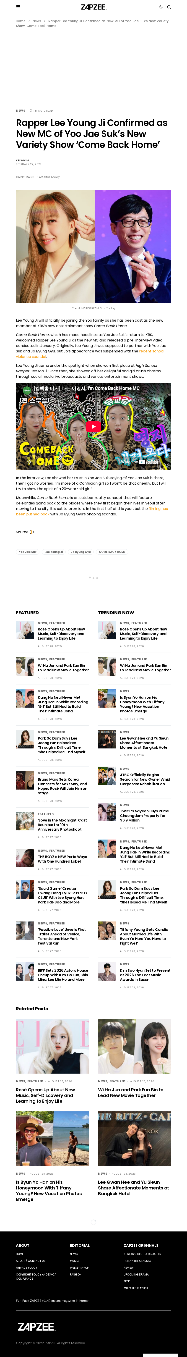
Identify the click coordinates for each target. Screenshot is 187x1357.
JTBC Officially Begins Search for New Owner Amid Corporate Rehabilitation (145, 779)
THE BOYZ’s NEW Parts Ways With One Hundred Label (62, 859)
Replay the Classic (137, 1261)
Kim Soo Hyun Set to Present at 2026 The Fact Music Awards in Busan (145, 975)
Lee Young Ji (54, 552)
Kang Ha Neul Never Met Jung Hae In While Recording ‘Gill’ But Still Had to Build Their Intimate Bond (63, 704)
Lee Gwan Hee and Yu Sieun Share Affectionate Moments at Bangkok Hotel (144, 743)
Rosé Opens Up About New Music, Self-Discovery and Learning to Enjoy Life (61, 634)
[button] (18, 7)
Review (129, 1268)
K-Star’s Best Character (142, 1254)
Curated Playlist (136, 1288)
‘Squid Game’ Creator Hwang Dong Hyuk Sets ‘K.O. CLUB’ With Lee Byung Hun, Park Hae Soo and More (63, 895)
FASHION (75, 1274)
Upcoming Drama (136, 1274)
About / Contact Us (31, 1261)
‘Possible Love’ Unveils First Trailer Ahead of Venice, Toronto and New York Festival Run (62, 936)
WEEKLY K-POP (79, 1268)
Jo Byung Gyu (81, 552)
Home (21, 21)
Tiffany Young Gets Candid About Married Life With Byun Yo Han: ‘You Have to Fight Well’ (144, 936)
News (37, 21)
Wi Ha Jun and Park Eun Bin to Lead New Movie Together (63, 668)
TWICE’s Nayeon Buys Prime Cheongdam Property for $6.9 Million (144, 815)
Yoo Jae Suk (27, 552)
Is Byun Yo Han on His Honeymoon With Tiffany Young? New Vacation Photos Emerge (142, 704)
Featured (57, 623)
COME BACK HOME (112, 552)
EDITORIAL (80, 1245)
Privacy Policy (26, 1268)
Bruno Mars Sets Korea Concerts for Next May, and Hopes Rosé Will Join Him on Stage (62, 786)
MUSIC (74, 1261)
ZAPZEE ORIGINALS (141, 1245)
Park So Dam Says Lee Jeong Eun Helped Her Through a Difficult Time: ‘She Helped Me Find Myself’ (62, 745)
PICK (127, 1281)
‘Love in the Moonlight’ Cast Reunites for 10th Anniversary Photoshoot (62, 825)
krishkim (22, 160)
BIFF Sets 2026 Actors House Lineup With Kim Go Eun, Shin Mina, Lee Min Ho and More (63, 975)
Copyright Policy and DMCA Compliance (36, 1277)
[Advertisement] (93, 62)
